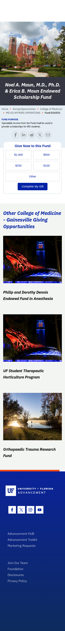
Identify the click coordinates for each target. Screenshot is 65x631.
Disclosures (16, 575)
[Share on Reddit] (32, 136)
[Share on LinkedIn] (24, 136)
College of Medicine (51, 108)
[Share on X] (41, 136)
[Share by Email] (49, 136)
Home (5, 108)
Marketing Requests (22, 545)
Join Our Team (18, 563)
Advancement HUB (21, 533)
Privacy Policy (17, 581)
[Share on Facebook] (16, 136)
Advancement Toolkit (22, 539)
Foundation (15, 569)
